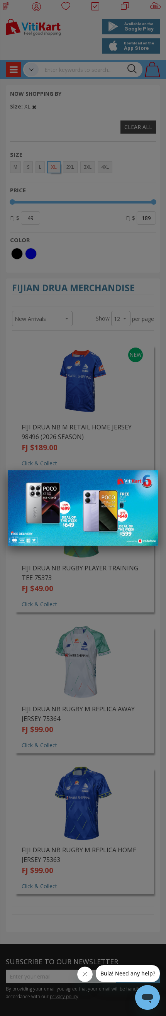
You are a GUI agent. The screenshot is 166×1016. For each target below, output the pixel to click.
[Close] (147, 480)
